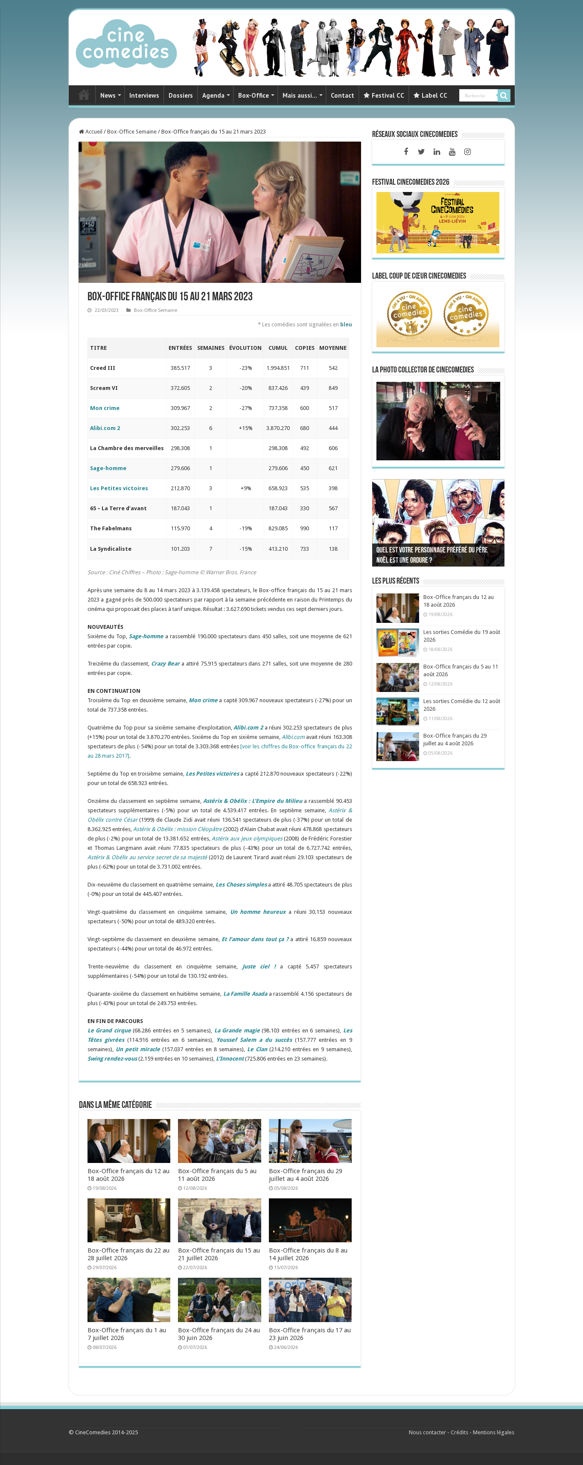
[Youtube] (452, 152)
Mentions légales (493, 1432)
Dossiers (181, 95)
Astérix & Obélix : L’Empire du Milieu (252, 801)
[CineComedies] (126, 42)
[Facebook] (406, 152)
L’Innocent (230, 1058)
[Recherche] (504, 95)
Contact (342, 95)
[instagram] (467, 152)
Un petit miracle (138, 1049)
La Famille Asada (245, 994)
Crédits (459, 1432)
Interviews (144, 95)
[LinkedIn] (436, 152)
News (108, 95)
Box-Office (253, 95)
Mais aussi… (300, 95)
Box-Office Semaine (132, 131)
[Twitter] (421, 152)
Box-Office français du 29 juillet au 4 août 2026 (305, 1175)
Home (84, 94)
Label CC (434, 95)
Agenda (213, 95)
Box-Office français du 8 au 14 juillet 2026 (308, 1254)
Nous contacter (427, 1432)
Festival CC (388, 95)
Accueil (93, 131)
